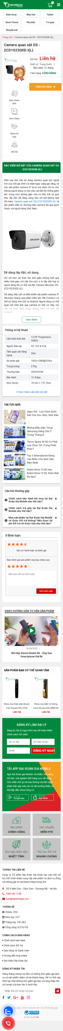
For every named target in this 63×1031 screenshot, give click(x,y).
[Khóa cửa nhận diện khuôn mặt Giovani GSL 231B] (17, 688)
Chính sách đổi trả (13, 945)
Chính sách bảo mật (30, 1008)
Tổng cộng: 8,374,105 (16, 927)
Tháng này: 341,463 (15, 922)
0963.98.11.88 (13, 893)
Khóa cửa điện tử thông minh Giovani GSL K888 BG (46, 706)
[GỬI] (57, 991)
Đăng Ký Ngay (44, 751)
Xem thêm (31, 319)
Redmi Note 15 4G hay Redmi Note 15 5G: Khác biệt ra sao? (43, 473)
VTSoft (36, 1017)
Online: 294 (11, 912)
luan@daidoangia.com (17, 898)
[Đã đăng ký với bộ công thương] (31, 1013)
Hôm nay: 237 (12, 917)
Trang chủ (7, 37)
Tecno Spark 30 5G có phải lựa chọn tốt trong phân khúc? (42, 445)
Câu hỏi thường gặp (49, 1008)
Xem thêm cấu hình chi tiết (33, 392)
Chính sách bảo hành (14, 940)
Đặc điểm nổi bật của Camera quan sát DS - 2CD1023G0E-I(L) (31, 167)
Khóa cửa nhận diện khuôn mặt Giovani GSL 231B (17, 706)
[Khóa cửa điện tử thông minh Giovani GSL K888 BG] (46, 688)
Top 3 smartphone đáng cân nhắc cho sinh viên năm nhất (40, 459)
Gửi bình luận (46, 591)
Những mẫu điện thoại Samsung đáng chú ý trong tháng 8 (40, 431)
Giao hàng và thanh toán (16, 950)
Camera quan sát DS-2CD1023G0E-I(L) (35, 201)
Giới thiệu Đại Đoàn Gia (15, 960)
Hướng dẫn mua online (15, 955)
